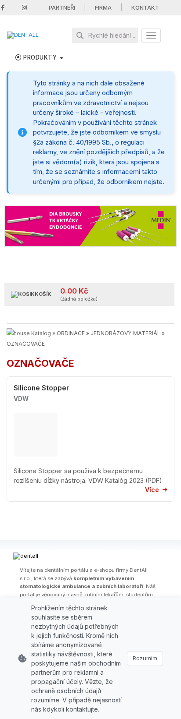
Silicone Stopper (41, 388)
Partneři (62, 7)
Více (152, 489)
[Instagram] (24, 7)
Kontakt (145, 7)
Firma (103, 7)
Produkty (40, 57)
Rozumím (145, 658)
